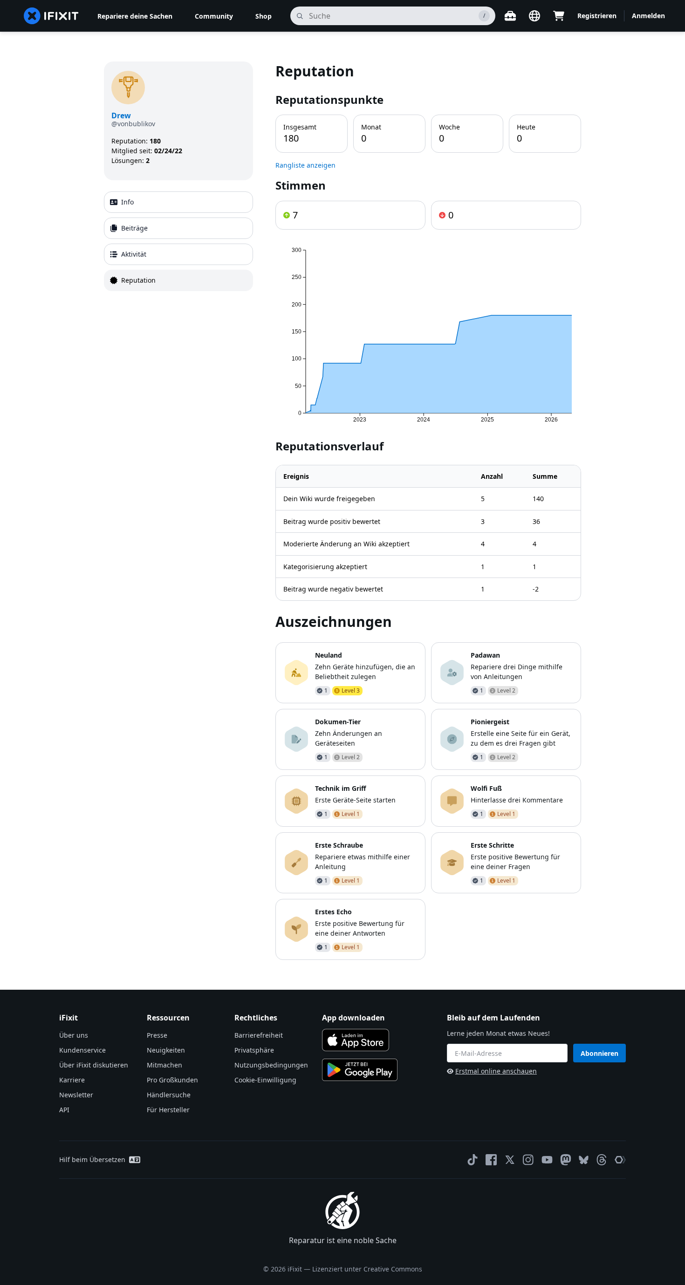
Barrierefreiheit (258, 1035)
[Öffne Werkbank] (510, 16)
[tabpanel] (428, 510)
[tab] (178, 202)
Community (214, 16)
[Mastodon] (565, 1159)
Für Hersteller (168, 1109)
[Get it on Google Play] (359, 1070)
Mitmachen (164, 1065)
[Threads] (601, 1159)
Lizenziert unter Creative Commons (367, 1269)
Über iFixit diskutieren (93, 1065)
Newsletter (76, 1094)
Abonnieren (599, 1053)
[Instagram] (528, 1159)
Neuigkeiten (166, 1050)
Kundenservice (82, 1050)
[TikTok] (472, 1159)
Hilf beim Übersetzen (92, 1159)
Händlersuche (169, 1094)
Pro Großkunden (172, 1079)
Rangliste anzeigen (305, 165)
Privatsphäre (254, 1050)
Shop (263, 16)
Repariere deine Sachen (134, 16)
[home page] (51, 15)
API (64, 1109)
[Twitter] (509, 1159)
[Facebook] (491, 1159)
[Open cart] (558, 16)
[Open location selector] (534, 16)
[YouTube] (547, 1159)
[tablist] (178, 241)
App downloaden (353, 1018)
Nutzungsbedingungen (271, 1065)
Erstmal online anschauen (496, 1071)
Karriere (72, 1079)
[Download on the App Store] (355, 1040)
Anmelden (648, 15)
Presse (157, 1035)
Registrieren (596, 15)
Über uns (73, 1035)
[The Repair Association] (620, 1159)
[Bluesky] (584, 1160)
